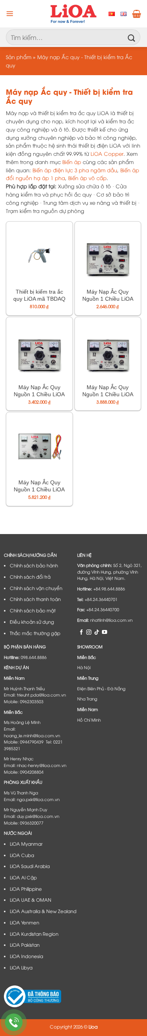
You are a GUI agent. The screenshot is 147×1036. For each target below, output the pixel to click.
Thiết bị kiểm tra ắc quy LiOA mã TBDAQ (39, 295)
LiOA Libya (21, 967)
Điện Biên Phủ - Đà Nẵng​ (101, 688)
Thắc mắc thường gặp (35, 633)
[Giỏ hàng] (136, 13)
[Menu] (10, 13)
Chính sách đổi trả (30, 577)
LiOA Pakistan (25, 945)
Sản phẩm (18, 56)
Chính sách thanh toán (35, 599)
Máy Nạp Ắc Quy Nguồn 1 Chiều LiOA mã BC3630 (107, 394)
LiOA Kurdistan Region (34, 934)
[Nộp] (132, 37)
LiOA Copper (107, 153)
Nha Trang (87, 698)
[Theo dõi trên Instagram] (88, 631)
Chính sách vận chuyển (36, 588)
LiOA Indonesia (26, 956)
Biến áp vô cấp (87, 177)
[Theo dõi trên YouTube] (104, 631)
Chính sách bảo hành (34, 565)
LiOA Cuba (22, 855)
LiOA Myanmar (26, 844)
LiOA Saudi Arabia (30, 866)
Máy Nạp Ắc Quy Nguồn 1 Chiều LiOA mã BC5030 (39, 489)
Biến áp (71, 161)
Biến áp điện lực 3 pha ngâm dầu (75, 169)
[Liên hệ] (14, 1022)
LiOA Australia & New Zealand (43, 911)
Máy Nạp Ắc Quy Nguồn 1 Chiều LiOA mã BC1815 (107, 299)
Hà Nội (84, 667)
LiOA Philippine (26, 889)
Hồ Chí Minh (89, 719)
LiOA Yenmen (24, 922)
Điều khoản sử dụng (32, 622)
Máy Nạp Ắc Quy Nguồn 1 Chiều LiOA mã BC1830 (39, 394)
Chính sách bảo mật (33, 610)
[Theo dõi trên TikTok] (96, 631)
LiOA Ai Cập (23, 877)
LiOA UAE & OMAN (30, 900)
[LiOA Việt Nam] (73, 13)
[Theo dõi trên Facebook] (81, 631)
